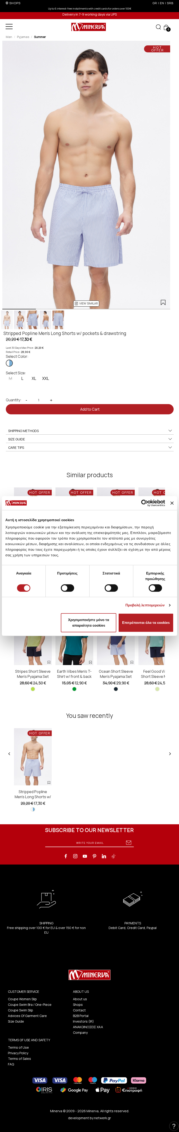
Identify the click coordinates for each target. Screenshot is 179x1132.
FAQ (11, 1064)
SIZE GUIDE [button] (16, 439)
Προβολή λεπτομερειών (145, 605)
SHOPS (15, 3)
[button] (86, 304)
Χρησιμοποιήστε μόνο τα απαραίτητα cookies (88, 622)
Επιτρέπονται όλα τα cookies (146, 623)
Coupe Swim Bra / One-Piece (30, 1004)
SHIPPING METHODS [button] (23, 431)
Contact (79, 1010)
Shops (78, 1004)
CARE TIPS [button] (16, 447)
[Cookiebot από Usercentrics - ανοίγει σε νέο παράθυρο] (144, 503)
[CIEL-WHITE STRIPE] (9, 363)
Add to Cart (90, 409)
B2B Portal (81, 1016)
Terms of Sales (19, 1058)
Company (80, 1032)
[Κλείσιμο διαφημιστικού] (172, 503)
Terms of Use (18, 1047)
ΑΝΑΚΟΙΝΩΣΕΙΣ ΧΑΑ (88, 1027)
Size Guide (16, 1021)
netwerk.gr (102, 1118)
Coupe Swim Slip (20, 1010)
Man (9, 37)
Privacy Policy (18, 1053)
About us (80, 999)
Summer (40, 37)
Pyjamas (23, 37)
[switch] (67, 588)
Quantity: (13, 399)
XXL (45, 378)
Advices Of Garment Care (27, 1016)
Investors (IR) (83, 1021)
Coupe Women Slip (22, 999)
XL (34, 378)
